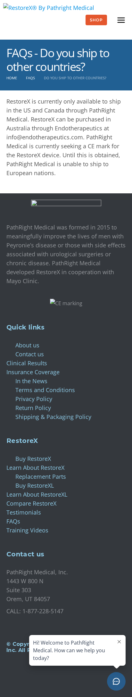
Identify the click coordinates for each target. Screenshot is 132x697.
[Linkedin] (14, 680)
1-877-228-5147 (42, 611)
